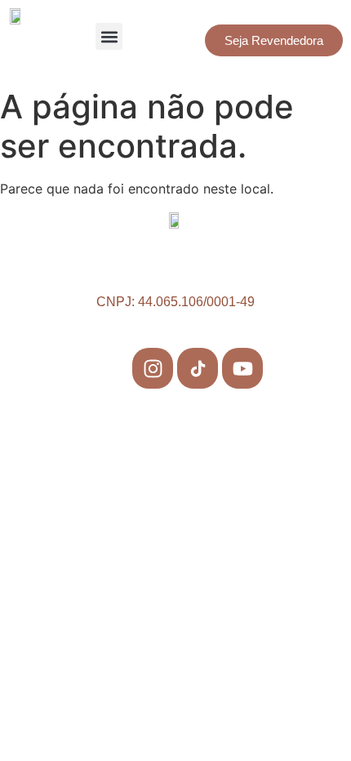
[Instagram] (152, 368)
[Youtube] (242, 368)
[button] (109, 36)
